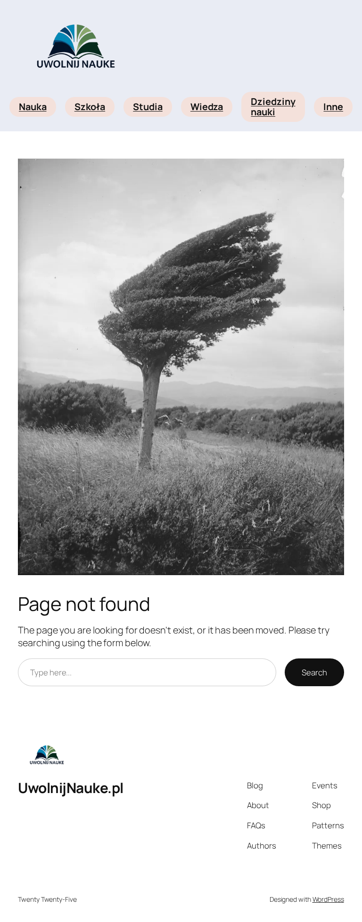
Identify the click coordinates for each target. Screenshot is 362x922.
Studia (147, 106)
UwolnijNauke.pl (70, 787)
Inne (333, 106)
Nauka (33, 106)
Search (314, 672)
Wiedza (206, 106)
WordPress (328, 899)
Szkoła (89, 106)
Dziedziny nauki (273, 106)
